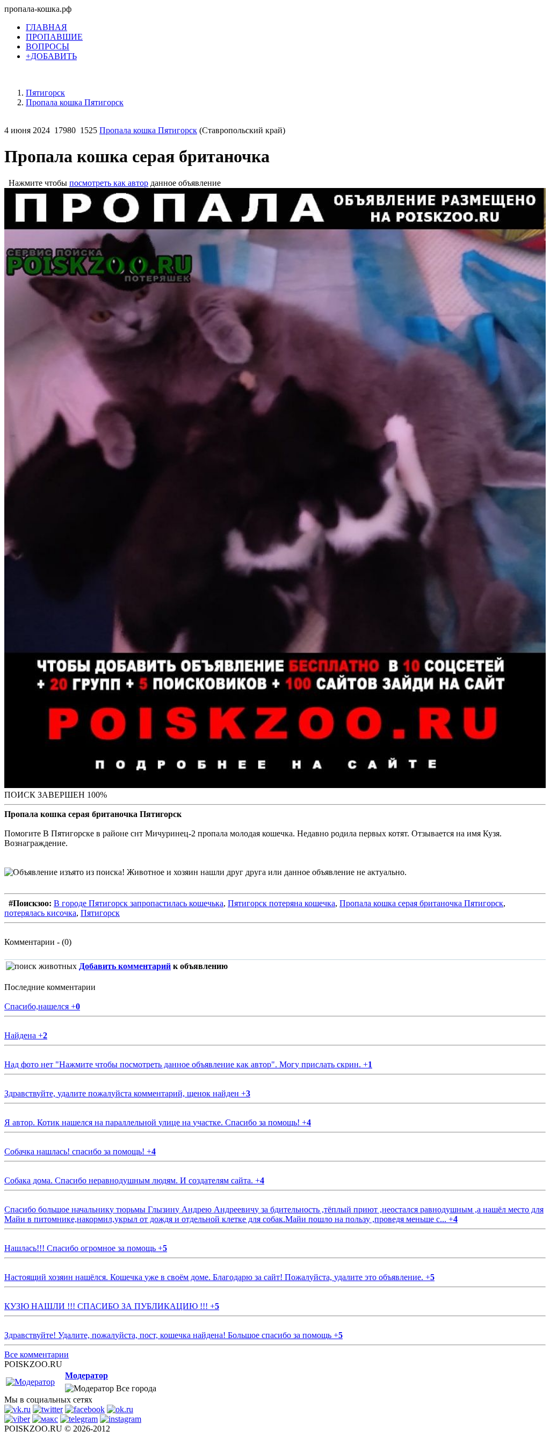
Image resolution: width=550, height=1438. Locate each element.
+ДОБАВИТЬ (51, 56)
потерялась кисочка (40, 912)
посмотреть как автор (108, 182)
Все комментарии (36, 1354)
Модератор (86, 1375)
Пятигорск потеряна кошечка (281, 903)
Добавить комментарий (125, 966)
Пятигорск (100, 912)
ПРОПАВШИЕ (54, 36)
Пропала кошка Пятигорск (148, 130)
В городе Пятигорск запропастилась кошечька (138, 903)
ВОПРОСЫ (47, 46)
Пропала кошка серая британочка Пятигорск (421, 903)
